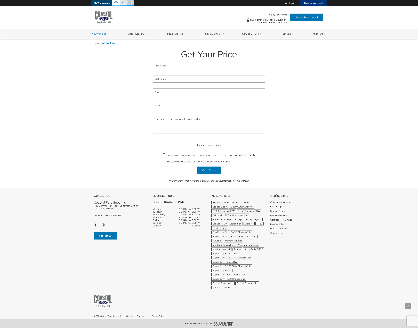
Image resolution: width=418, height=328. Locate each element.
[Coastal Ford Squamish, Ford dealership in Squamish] (104, 17)
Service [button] (168, 202)
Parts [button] (181, 202)
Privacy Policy (242, 181)
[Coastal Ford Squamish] (103, 301)
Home (96, 43)
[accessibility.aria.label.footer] (223, 324)
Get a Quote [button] (209, 170)
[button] (101, 3)
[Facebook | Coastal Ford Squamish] (96, 226)
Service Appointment (306, 17)
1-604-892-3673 (278, 15)
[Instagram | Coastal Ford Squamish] (103, 226)
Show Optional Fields (210, 145)
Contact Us (105, 236)
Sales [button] (156, 202)
